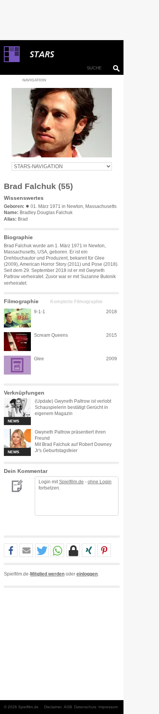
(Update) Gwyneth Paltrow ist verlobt (73, 401)
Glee (39, 358)
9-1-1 (39, 311)
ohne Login (100, 481)
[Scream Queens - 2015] (17, 341)
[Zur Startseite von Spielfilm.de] (12, 60)
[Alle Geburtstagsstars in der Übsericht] (69, 54)
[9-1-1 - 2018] (17, 318)
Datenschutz (85, 707)
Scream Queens (51, 335)
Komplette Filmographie (76, 301)
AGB (68, 707)
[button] (10, 550)
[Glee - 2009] (17, 365)
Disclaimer (53, 707)
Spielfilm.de (71, 481)
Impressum (108, 707)
